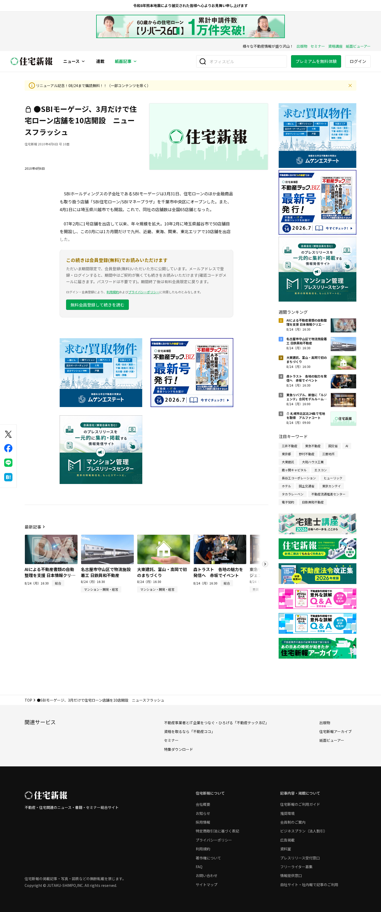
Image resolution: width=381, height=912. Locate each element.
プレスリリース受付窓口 (300, 857)
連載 (100, 61)
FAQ (199, 866)
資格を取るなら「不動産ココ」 (189, 731)
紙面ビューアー (358, 46)
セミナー (318, 46)
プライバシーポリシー (143, 292)
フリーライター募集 (296, 866)
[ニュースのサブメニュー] (83, 61)
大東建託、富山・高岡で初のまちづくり (162, 572)
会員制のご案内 (293, 822)
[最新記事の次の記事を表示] (265, 564)
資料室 (285, 848)
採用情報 (203, 822)
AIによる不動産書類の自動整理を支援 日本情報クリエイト (50, 575)
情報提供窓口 (291, 875)
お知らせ (203, 813)
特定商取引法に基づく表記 (217, 830)
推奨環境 (287, 813)
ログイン (358, 61)
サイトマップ (206, 884)
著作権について (208, 857)
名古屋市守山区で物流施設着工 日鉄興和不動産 (106, 572)
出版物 (302, 46)
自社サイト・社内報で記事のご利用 (309, 884)
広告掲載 (287, 840)
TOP (28, 700)
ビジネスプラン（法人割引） (303, 830)
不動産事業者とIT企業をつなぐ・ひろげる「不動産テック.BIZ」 (216, 722)
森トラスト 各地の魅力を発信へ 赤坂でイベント (218, 572)
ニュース (71, 61)
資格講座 (335, 46)
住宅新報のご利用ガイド (300, 804)
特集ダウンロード (178, 749)
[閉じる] (350, 85)
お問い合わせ (206, 875)
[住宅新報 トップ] (31, 61)
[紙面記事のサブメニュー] (135, 61)
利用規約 (113, 292)
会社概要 (203, 804)
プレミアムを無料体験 (316, 61)
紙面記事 (123, 61)
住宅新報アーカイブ (335, 731)
